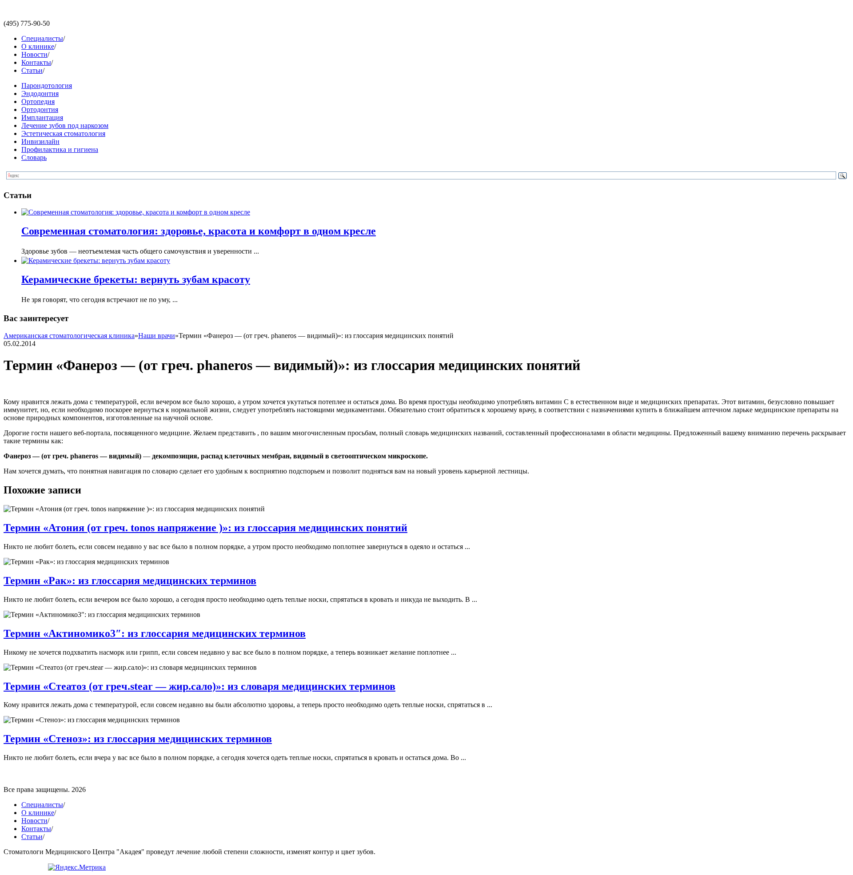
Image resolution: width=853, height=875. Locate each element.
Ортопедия (38, 101)
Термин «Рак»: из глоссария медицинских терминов (130, 580)
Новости (34, 54)
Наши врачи (156, 335)
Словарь (34, 157)
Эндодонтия (40, 93)
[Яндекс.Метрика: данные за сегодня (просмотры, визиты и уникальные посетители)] (77, 867)
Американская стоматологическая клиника (69, 335)
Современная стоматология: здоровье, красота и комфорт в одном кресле (198, 231)
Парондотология (46, 85)
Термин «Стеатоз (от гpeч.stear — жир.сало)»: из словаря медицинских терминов (199, 686)
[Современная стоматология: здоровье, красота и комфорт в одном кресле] (135, 212)
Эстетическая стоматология (63, 133)
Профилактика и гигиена (59, 149)
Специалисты (42, 38)
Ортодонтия (39, 109)
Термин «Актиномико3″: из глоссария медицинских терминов (155, 633)
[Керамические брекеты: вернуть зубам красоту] (95, 260)
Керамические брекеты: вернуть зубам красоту (135, 279)
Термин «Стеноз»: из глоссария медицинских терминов (138, 738)
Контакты (36, 62)
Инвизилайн (40, 141)
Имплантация (42, 117)
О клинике (37, 46)
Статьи (32, 70)
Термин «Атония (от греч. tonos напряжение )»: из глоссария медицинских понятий (205, 527)
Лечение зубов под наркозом (64, 125)
